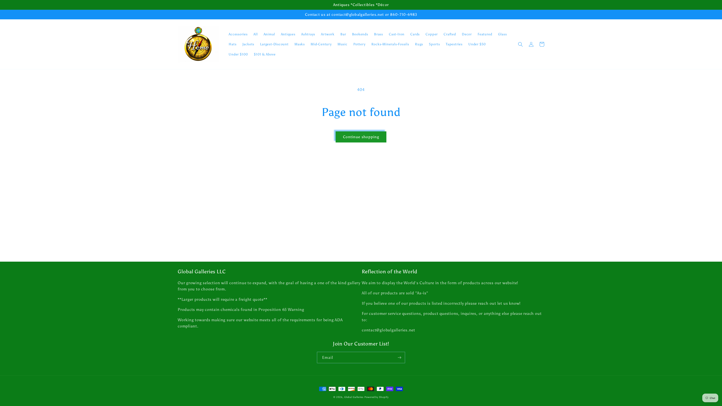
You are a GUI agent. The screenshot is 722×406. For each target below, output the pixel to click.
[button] (520, 44)
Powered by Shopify (376, 397)
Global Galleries (354, 397)
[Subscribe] (399, 357)
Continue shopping (361, 137)
